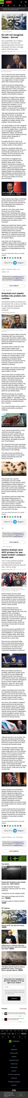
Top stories (5, 864)
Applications (14, 1049)
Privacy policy (14, 1067)
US (8, 271)
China (3, 269)
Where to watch (14, 1053)
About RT (14, 1071)
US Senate (19, 837)
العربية (2, 1030)
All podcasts (23, 1008)
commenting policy (17, 276)
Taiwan (4, 271)
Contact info (14, 1078)
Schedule (14, 1056)
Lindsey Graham (7, 837)
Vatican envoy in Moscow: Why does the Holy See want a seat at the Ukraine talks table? (14, 947)
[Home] (2, 2)
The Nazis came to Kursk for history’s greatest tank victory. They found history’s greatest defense (13, 968)
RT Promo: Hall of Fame (14, 1074)
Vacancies (14, 1085)
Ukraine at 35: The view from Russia (13, 925)
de (15, 1030)
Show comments (14, 285)
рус (11, 1030)
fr (18, 1030)
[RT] (3, 1033)
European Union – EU (13, 269)
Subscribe (14, 998)
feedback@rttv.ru (18, 280)
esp (7, 1030)
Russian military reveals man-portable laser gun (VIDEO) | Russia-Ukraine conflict (14, 9)
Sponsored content (14, 1060)
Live (14, 1046)
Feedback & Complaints (14, 1081)
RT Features (6, 908)
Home (4, 31)
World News (9, 31)
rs (22, 1030)
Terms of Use (14, 1063)
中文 (26, 1030)
